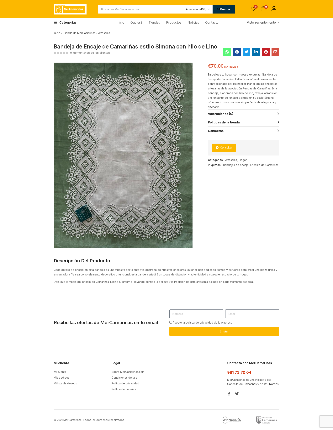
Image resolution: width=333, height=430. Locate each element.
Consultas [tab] (216, 131)
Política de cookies (124, 389)
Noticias (193, 22)
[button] (198, 9)
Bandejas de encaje (236, 165)
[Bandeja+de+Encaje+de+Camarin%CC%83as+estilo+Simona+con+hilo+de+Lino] (246, 52)
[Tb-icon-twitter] (237, 394)
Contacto (212, 22)
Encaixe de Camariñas (264, 165)
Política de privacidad (125, 383)
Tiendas (154, 22)
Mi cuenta (60, 371)
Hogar (243, 159)
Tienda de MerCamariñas (79, 33)
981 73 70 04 (239, 372)
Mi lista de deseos (65, 383)
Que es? (136, 22)
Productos (173, 22)
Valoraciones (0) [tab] (220, 114)
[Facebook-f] (229, 394)
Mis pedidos (61, 377)
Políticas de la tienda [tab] (224, 122)
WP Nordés (271, 384)
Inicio (120, 22)
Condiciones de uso (124, 377)
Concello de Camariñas (242, 384)
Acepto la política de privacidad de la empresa (202, 322)
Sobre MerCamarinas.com (128, 371)
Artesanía (104, 33)
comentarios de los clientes (90, 52)
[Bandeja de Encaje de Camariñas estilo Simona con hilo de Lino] (227, 52)
